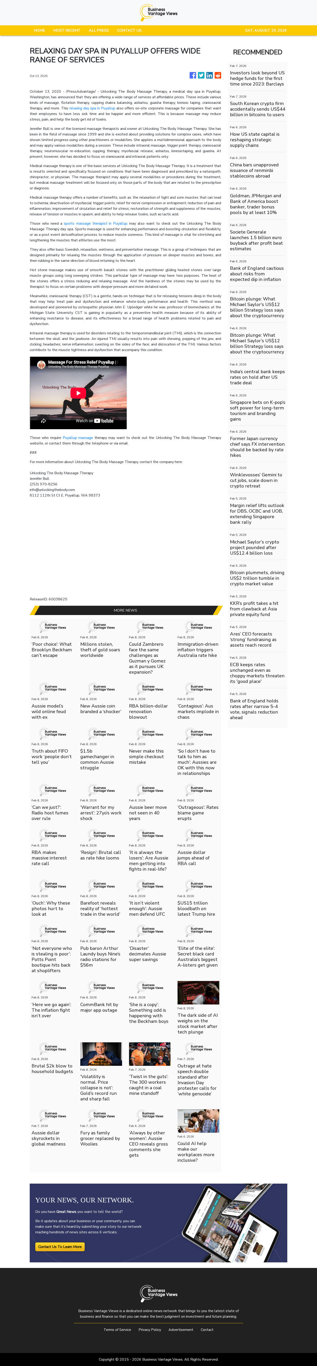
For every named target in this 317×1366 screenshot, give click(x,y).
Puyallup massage (78, 437)
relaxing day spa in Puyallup (92, 108)
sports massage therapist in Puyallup (95, 223)
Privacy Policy (150, 1329)
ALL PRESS (99, 30)
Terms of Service (117, 1329)
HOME (39, 30)
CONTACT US (129, 30)
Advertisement (180, 1329)
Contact (207, 1329)
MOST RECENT (67, 30)
